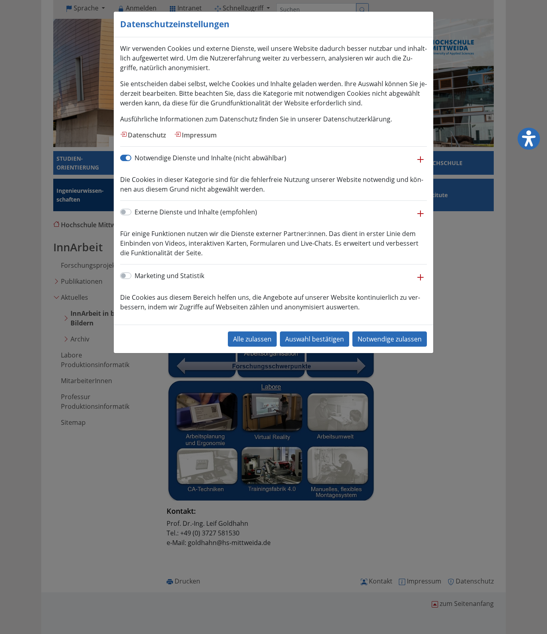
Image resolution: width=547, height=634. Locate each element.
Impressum (199, 135)
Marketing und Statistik (169, 275)
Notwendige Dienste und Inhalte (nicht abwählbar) (210, 157)
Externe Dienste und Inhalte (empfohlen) (196, 212)
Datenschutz (147, 135)
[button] (420, 163)
